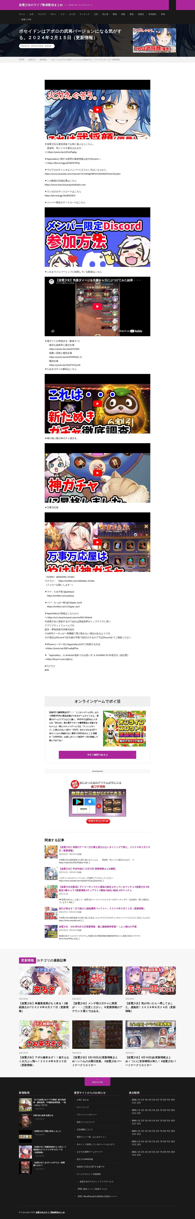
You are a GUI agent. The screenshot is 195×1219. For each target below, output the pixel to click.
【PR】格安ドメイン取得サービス (92, 1189)
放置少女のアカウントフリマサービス (97, 1182)
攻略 (123, 14)
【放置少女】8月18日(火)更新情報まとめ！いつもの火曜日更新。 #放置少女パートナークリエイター (97, 1061)
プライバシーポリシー (87, 1115)
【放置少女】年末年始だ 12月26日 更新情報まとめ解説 (87, 869)
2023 (134, 1131)
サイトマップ (83, 1107)
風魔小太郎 (26, 20)
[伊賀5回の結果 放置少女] (25, 1120)
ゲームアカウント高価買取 (89, 1174)
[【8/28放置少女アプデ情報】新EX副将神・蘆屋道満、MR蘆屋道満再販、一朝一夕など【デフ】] (25, 1104)
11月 (134, 1113)
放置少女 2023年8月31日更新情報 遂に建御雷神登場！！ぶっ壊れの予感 (97, 927)
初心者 (105, 14)
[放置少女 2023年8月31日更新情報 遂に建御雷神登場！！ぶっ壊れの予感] (51, 931)
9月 (168, 1110)
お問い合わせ (83, 1100)
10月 (173, 1110)
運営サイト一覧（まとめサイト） (92, 1137)
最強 (132, 14)
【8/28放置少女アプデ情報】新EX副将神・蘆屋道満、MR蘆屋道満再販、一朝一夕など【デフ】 (49, 1102)
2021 (134, 1152)
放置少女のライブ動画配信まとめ (50, 1212)
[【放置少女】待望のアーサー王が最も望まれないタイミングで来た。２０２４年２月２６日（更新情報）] (51, 851)
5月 (153, 1100)
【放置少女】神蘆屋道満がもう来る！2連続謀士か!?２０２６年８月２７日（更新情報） (44, 1007)
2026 (134, 1100)
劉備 (115, 14)
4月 (150, 1100)
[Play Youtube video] (97, 109)
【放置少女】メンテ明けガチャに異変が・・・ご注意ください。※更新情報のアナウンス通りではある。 (97, 1007)
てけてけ (42, 14)
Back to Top (97, 1082)
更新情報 (48, 46)
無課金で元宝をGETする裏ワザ (90, 1167)
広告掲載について (85, 1130)
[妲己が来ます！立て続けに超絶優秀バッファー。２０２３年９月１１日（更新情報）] (51, 913)
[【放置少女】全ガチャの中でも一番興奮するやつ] (25, 1167)
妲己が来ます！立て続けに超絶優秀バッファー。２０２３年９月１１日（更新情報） (102, 908)
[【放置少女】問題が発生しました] (25, 1136)
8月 (164, 1100)
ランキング (85, 14)
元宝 (96, 14)
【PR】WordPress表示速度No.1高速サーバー (97, 1197)
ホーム (22, 14)
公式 (31, 14)
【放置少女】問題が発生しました (47, 1131)
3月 (146, 1100)
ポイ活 (72, 14)
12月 (139, 1113)
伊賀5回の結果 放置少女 (43, 1115)
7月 (161, 1100)
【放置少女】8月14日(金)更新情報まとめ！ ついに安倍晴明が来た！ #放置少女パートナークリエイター (150, 1061)
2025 (134, 1110)
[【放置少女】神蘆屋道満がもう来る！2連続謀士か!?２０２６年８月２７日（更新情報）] (25, 1152)
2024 (134, 1121)
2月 (142, 1100)
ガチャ (53, 14)
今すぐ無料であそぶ (97, 755)
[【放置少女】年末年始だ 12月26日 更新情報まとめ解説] (51, 873)
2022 (134, 1142)
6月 (157, 1100)
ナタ (63, 14)
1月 (138, 1100)
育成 (163, 14)
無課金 (141, 14)
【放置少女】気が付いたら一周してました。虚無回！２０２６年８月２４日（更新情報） (150, 1007)
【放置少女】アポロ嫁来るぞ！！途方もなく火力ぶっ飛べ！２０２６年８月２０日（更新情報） (44, 1061)
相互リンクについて (86, 1122)
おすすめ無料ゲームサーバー (90, 1152)
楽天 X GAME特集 (85, 1159)
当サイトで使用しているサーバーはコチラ (96, 1144)
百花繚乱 (152, 14)
